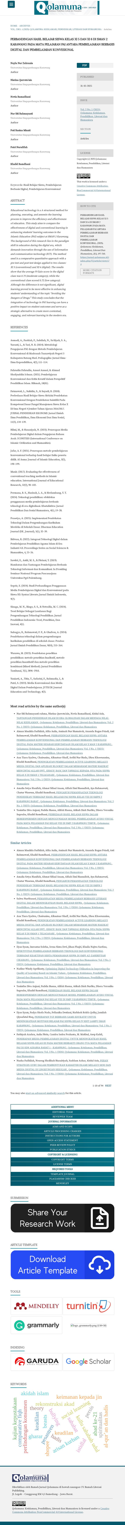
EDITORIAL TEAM (62, 1112)
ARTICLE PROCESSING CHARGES (62, 1131)
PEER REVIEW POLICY (62, 1145)
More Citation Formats (92, 272)
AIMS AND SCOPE (62, 1126)
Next (108, 1085)
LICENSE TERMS (62, 1164)
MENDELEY (62, 1183)
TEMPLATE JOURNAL (63, 1174)
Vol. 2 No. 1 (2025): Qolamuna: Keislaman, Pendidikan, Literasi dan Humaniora (56, 29)
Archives (24, 25)
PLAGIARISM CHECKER (62, 1178)
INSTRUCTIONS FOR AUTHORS (62, 1135)
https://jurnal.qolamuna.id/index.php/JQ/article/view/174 (94, 261)
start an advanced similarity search (45, 1093)
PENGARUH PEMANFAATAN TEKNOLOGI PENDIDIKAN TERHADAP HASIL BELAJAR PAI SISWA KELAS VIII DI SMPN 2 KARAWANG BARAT (60, 797)
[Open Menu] (11, 4)
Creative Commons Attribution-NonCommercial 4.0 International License (94, 190)
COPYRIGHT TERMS (62, 1159)
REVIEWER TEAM (63, 1116)
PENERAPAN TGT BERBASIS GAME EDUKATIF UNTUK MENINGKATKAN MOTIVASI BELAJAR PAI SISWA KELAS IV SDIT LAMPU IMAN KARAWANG (61, 1021)
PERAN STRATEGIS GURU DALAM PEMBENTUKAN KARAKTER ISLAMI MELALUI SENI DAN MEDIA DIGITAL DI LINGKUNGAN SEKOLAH (64, 1065)
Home (14, 25)
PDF (84, 65)
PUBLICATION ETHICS (62, 1149)
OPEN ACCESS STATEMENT (62, 1140)
